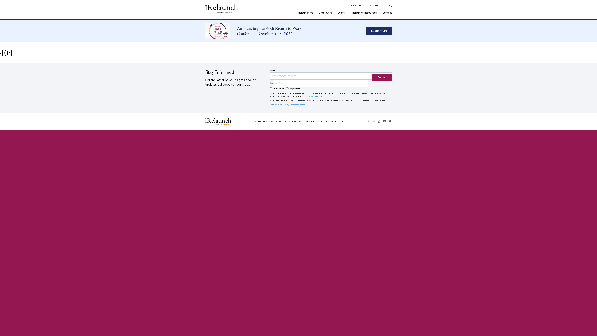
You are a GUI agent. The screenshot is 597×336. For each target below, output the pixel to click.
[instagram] (379, 121)
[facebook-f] (374, 121)
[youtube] (384, 121)
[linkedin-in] (369, 121)
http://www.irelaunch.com (315, 96)
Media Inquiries (337, 121)
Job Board (356, 6)
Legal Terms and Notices (290, 121)
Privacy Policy (309, 121)
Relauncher (279, 88)
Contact (387, 12)
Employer (294, 88)
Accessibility (323, 121)
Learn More (379, 31)
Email (273, 70)
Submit (381, 77)
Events (342, 12)
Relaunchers (305, 12)
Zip (272, 83)
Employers (325, 12)
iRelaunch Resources (364, 12)
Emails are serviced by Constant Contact (288, 104)
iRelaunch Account (376, 6)
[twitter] (390, 121)
